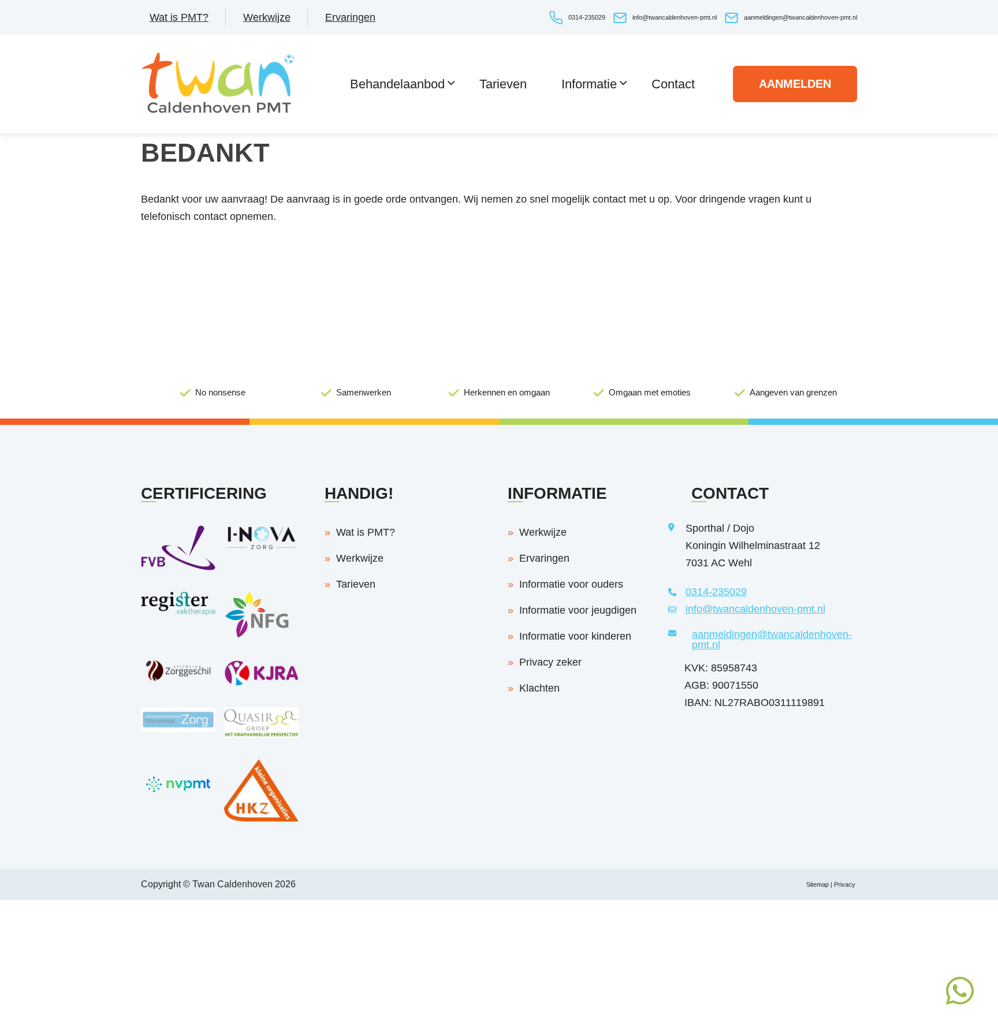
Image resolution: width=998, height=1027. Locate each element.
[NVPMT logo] (178, 806)
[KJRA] (261, 682)
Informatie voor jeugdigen (577, 610)
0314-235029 (586, 17)
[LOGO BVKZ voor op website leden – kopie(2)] (178, 728)
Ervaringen (350, 17)
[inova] (261, 546)
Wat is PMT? (179, 17)
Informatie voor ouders (571, 584)
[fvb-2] (178, 567)
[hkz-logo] (261, 818)
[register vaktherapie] (178, 612)
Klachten (539, 688)
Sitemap (817, 884)
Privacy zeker (550, 662)
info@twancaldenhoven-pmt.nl (674, 17)
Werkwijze (267, 17)
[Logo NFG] (261, 635)
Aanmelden (795, 83)
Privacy (845, 884)
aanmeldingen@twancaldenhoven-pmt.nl (800, 17)
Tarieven (355, 584)
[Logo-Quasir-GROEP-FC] (261, 734)
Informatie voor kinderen (575, 636)
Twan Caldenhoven (232, 884)
